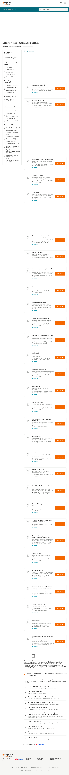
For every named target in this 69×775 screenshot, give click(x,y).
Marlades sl (35, 287)
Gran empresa (10, 90)
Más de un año (10, 121)
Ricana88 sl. (36, 620)
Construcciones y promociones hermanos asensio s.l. (42, 521)
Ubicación (8, 74)
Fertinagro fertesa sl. (35, 726)
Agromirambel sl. (37, 570)
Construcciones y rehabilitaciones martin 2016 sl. (42, 536)
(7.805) (12, 121)
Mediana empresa (11, 87)
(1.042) (10, 77)
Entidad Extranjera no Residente (12, 155)
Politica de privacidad (53, 767)
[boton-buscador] (66, 9)
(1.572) (9, 67)
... (52, 656)
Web (7, 67)
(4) (12, 155)
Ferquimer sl (32, 737)
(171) (12, 141)
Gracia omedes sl (37, 436)
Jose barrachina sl (38, 469)
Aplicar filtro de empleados (10, 100)
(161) (12, 143)
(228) (11, 139)
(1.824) (11, 130)
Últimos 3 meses (10, 116)
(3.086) (10, 69)
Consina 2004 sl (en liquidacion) (42, 159)
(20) (10, 92)
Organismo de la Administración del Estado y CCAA (13, 151)
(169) (11, 90)
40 (53, 656)
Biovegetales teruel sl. (39, 369)
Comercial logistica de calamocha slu (41, 697)
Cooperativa (9, 139)
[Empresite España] (7, 3)
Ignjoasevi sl (36, 386)
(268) (12, 136)
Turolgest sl (36, 192)
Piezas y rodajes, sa (34, 721)
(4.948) (13, 128)
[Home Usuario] (61, 3)
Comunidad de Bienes (12, 132)
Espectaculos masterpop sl (40, 318)
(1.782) (9, 72)
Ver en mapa (35, 92)
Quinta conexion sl (38, 100)
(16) (10, 113)
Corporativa (9, 92)
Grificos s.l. (35, 353)
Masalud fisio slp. (37, 252)
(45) (12, 116)
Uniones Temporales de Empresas (12, 146)
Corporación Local (11, 136)
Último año (9, 118)
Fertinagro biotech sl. (35, 691)
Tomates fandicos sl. (38, 605)
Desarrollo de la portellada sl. (41, 236)
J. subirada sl (36, 453)
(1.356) (13, 85)
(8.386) (10, 74)
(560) (12, 87)
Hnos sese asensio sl (35, 732)
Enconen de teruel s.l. (39, 175)
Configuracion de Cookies (37, 767)
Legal (11, 767)
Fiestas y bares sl (37, 553)
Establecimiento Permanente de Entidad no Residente (12, 160)
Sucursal (8, 77)
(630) (12, 133)
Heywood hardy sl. (38, 504)
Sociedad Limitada (11, 128)
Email (7, 72)
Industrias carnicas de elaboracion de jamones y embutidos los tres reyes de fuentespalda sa (44, 713)
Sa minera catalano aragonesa (38, 686)
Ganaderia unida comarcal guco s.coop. (41, 702)
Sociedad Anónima (11, 143)
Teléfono (8, 69)
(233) (10, 118)
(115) (12, 146)
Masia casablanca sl (38, 85)
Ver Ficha (60, 88)
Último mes (9, 113)
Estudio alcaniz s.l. (38, 402)
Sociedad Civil (9, 130)
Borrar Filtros (16, 52)
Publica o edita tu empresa (55, 759)
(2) (12, 160)
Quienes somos (28, 759)
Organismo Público (11, 141)
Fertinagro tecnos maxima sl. (38, 707)
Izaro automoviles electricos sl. (42, 587)
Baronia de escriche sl (39, 302)
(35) (13, 151)
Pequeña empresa (11, 85)
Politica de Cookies (21, 767)
